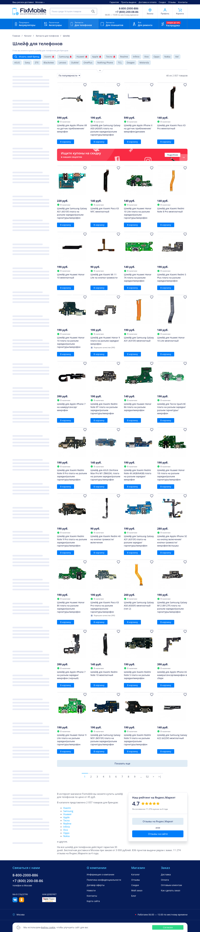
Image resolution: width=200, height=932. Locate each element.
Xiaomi (47, 56)
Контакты (183, 2)
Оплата (165, 879)
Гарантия (114, 2)
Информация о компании (100, 874)
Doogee (131, 62)
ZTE (37, 62)
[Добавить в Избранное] (85, 84)
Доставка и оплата (147, 2)
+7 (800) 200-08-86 (126, 12)
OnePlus (88, 62)
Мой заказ (136, 890)
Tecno (109, 56)
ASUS (17, 62)
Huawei (80, 56)
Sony (27, 62)
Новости (91, 890)
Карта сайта (93, 901)
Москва (39, 2)
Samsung (64, 56)
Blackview (49, 62)
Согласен (168, 927)
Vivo (146, 56)
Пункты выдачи (128, 2)
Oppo (156, 56)
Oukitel (75, 62)
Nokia (167, 56)
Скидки (162, 2)
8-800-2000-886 (128, 8)
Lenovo (62, 62)
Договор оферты (96, 885)
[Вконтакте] (15, 901)
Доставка (166, 874)
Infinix (136, 56)
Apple (95, 56)
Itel (177, 56)
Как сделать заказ (170, 890)
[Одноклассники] (21, 901)
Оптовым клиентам (171, 885)
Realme (124, 56)
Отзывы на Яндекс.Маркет (158, 821)
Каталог (135, 874)
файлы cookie (48, 927)
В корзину (65, 141)
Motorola (144, 62)
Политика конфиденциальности (104, 879)
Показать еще (122, 763)
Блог (133, 895)
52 (147, 776)
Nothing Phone (105, 62)
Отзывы (172, 2)
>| (159, 776)
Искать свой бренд (29, 56)
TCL (120, 62)
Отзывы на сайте (158, 833)
